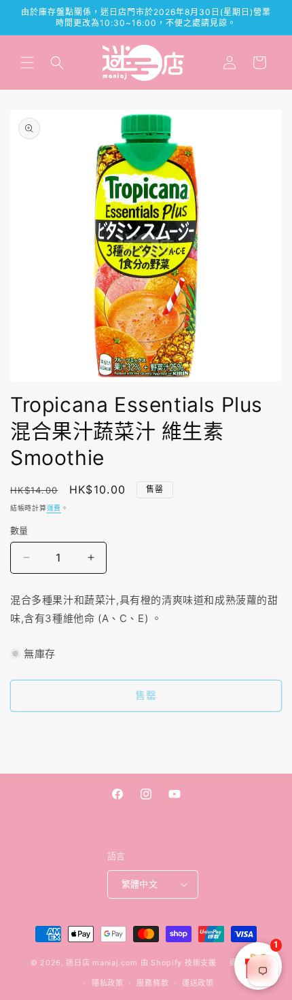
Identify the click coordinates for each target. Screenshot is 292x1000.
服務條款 (152, 983)
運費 (54, 508)
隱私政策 (108, 983)
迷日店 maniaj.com (102, 962)
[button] (27, 62)
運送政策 (198, 983)
